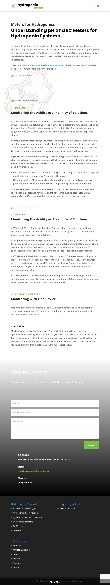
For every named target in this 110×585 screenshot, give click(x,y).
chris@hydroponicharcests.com (34, 471)
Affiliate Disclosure (21, 549)
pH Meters (18, 530)
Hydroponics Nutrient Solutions (27, 517)
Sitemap (17, 563)
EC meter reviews (54, 65)
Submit (92, 445)
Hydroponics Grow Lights (24, 508)
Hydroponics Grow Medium (25, 512)
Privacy (16, 558)
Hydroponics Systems (23, 521)
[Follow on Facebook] (14, 391)
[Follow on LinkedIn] (29, 391)
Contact (16, 554)
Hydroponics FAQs (68, 508)
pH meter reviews (31, 65)
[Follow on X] (21, 391)
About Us (17, 545)
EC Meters (18, 526)
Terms (16, 567)
